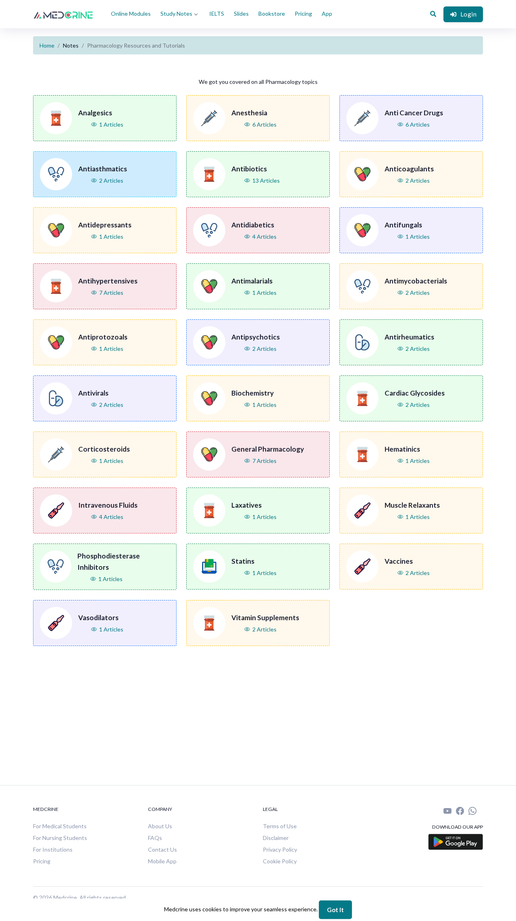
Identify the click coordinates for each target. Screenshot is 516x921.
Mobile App (162, 861)
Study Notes (176, 13)
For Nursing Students (60, 837)
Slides (241, 13)
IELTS (216, 13)
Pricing (303, 13)
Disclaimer (276, 837)
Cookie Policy (280, 861)
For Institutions (53, 849)
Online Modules (131, 13)
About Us (160, 826)
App (327, 13)
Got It (335, 909)
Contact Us (162, 849)
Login (468, 14)
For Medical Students (60, 826)
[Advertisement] (263, 712)
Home (47, 45)
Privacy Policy (280, 849)
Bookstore (271, 13)
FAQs (155, 837)
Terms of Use (280, 826)
